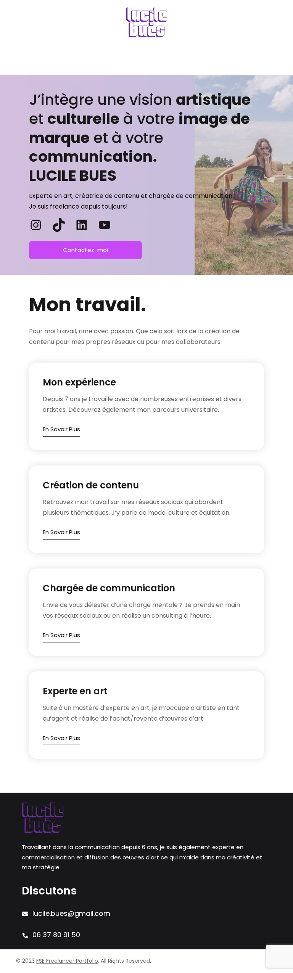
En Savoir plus (61, 429)
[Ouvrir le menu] (146, 61)
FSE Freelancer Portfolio (67, 961)
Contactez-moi (85, 250)
